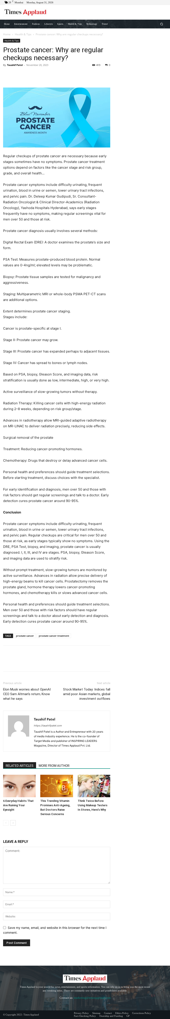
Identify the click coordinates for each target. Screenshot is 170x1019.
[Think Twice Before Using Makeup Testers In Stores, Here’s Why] (94, 786)
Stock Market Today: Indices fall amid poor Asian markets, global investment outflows (86, 694)
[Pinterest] (27, 75)
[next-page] (13, 823)
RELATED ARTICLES (19, 765)
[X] (17, 75)
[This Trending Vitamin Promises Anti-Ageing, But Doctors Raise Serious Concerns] (56, 786)
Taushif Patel (15, 65)
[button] (161, 24)
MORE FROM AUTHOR (54, 765)
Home (7, 34)
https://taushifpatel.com (48, 725)
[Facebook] (7, 75)
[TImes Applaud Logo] (25, 12)
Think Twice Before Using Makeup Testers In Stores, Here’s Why (92, 805)
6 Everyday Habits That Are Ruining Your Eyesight (18, 805)
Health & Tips (23, 34)
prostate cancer (25, 635)
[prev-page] (6, 823)
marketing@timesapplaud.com (92, 997)
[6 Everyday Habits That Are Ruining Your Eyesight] (19, 786)
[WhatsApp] (38, 75)
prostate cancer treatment (54, 635)
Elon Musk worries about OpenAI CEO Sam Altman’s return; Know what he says (27, 694)
